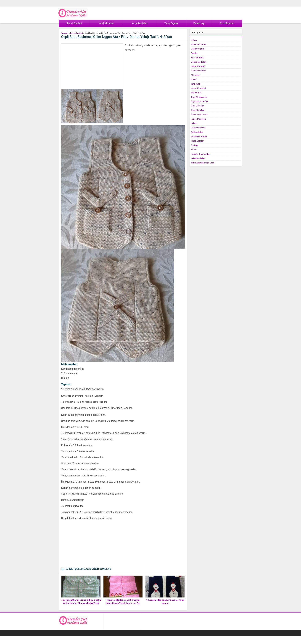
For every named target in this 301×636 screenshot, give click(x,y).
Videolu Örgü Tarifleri (200, 154)
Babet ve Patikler (198, 44)
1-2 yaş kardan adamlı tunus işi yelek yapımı (165, 601)
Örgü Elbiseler (197, 106)
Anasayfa (65, 33)
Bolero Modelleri (198, 62)
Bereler (194, 53)
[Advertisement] (92, 66)
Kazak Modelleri (198, 88)
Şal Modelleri (197, 132)
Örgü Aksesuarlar (199, 97)
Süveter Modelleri (199, 136)
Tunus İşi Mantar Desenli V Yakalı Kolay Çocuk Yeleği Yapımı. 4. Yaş (123, 601)
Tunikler (194, 145)
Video (193, 149)
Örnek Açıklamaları (199, 114)
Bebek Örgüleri (76, 33)
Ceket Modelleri (198, 66)
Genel (193, 79)
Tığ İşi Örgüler (197, 141)
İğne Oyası (196, 84)
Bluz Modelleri (197, 57)
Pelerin (194, 123)
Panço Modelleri (198, 119)
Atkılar (194, 40)
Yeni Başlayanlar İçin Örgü (202, 163)
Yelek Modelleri (198, 158)
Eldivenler (195, 75)
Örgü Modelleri (197, 110)
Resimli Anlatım (198, 128)
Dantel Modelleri (198, 71)
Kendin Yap (196, 92)
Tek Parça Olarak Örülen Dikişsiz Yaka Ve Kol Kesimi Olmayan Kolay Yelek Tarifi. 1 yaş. (81, 603)
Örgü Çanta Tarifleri (199, 101)
